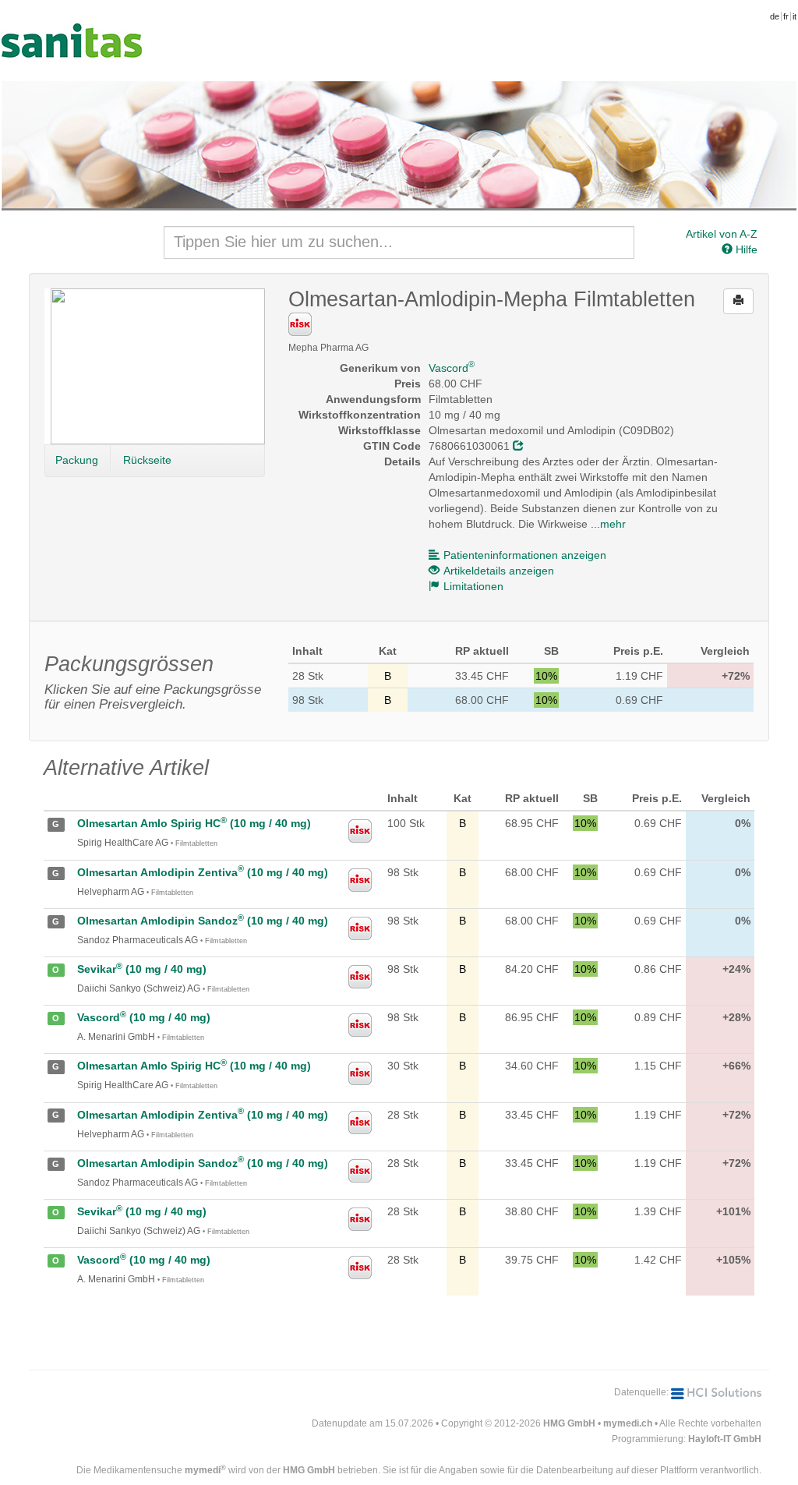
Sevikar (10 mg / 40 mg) (142, 969)
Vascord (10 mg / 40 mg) (143, 1017)
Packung (76, 460)
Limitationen (473, 586)
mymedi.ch (627, 1423)
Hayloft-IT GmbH (724, 1439)
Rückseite (147, 460)
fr (786, 16)
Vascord (452, 368)
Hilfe (745, 249)
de (774, 16)
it (794, 16)
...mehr (608, 524)
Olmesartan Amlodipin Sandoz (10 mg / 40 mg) (202, 920)
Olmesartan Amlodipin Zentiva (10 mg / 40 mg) (202, 872)
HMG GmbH (569, 1423)
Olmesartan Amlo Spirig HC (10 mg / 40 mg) (194, 823)
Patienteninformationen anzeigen (524, 555)
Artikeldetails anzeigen (498, 570)
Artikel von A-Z (721, 234)
